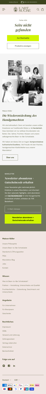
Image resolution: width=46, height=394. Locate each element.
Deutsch (5, 380)
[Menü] (3, 9)
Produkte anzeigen (23, 46)
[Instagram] (3, 365)
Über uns (10, 157)
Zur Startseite (23, 38)
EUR (16, 380)
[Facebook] (9, 365)
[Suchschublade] (38, 9)
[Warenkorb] (42, 9)
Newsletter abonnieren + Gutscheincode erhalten (23, 219)
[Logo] (23, 9)
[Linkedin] (14, 365)
